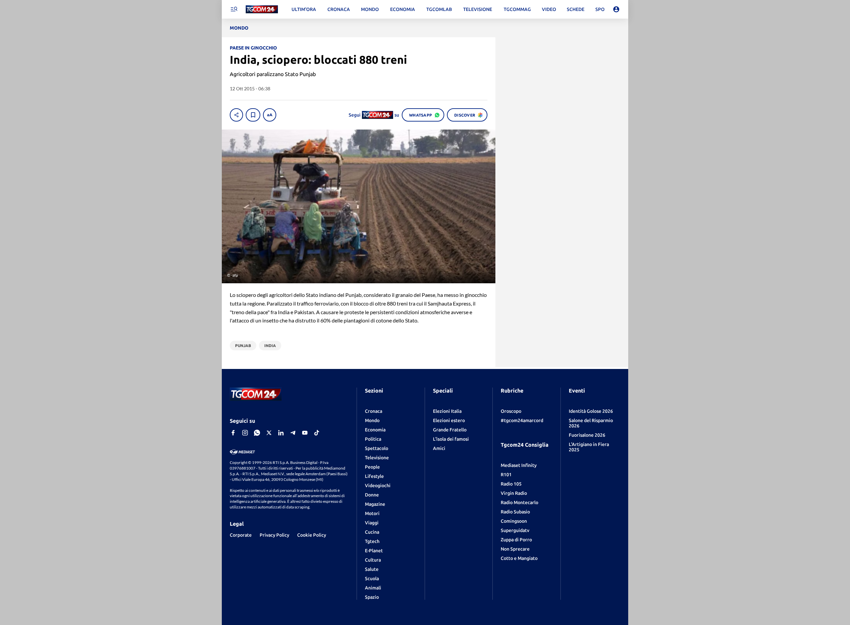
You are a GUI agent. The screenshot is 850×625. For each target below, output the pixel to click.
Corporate (241, 535)
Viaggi (372, 522)
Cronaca (373, 411)
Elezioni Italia (447, 411)
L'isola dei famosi (451, 439)
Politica (373, 439)
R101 (506, 474)
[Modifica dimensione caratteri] (269, 115)
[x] (269, 432)
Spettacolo (376, 448)
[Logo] (262, 9)
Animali (373, 587)
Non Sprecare (515, 549)
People (372, 467)
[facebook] (233, 432)
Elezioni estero (449, 420)
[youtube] (304, 432)
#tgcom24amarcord (522, 420)
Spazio (372, 597)
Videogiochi (377, 485)
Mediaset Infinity (519, 465)
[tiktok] (316, 432)
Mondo (372, 420)
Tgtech (372, 541)
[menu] (234, 9)
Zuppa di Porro (516, 539)
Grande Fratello (450, 429)
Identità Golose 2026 (591, 411)
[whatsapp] (257, 432)
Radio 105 (511, 484)
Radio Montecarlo (519, 502)
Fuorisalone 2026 (587, 435)
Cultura (373, 560)
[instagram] (245, 432)
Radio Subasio (515, 511)
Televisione (377, 457)
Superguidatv (515, 530)
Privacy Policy (274, 535)
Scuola (372, 578)
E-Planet (374, 550)
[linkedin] (281, 432)
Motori (372, 513)
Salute (372, 569)
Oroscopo (511, 411)
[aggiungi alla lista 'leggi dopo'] (253, 115)
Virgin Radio (514, 493)
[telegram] (293, 432)
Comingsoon (514, 521)
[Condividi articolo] (236, 115)
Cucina (372, 532)
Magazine (375, 504)
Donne (372, 494)
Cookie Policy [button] (311, 535)
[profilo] (616, 9)
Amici (439, 448)
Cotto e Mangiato (519, 558)
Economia (375, 429)
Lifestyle (374, 476)
